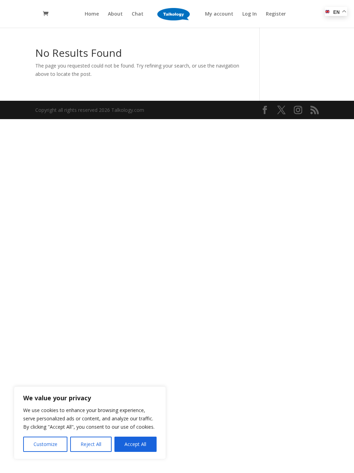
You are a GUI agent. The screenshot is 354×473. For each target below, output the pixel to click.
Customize (45, 444)
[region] (90, 422)
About (115, 14)
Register (276, 14)
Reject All (91, 444)
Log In (249, 14)
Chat (137, 14)
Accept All (135, 444)
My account (219, 14)
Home (92, 14)
